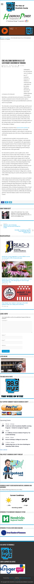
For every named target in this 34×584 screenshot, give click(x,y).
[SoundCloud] (19, 580)
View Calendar (3, 449)
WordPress (11, 578)
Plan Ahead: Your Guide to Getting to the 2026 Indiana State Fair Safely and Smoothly (15, 303)
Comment (4, 320)
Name (3, 335)
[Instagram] (17, 580)
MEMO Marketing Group (25, 578)
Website (4, 345)
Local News (7, 38)
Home (2, 38)
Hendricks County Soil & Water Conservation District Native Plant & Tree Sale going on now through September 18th (17, 280)
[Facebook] (14, 580)
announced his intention (22, 127)
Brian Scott (5, 65)
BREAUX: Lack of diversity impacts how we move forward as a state (11, 225)
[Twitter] (16, 580)
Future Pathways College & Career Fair (16, 439)
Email (3, 340)
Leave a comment (7, 66)
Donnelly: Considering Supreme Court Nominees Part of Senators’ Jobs (23, 230)
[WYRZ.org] (17, 6)
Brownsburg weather (17, 507)
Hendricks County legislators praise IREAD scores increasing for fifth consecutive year (16, 257)
